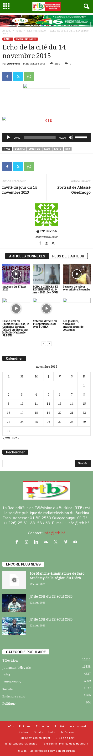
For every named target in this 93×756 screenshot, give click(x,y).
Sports (38, 732)
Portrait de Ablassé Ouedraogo (74, 190)
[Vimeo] (67, 542)
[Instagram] (47, 243)
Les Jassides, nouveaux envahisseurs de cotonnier (73, 325)
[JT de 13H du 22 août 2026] (14, 626)
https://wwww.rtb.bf (46, 236)
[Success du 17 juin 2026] (16, 274)
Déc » (15, 438)
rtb (67, 148)
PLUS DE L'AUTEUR (68, 256)
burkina (20, 148)
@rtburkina (13, 63)
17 (22, 412)
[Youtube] (76, 542)
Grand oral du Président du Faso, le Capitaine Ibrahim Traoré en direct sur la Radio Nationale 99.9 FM (15, 328)
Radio (19, 30)
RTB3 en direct (65, 738)
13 (60, 403)
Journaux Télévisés (16, 667)
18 (36, 412)
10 (22, 403)
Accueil (6, 30)
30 (8, 431)
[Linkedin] (37, 542)
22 (84, 412)
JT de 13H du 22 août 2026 (51, 619)
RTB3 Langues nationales (21, 743)
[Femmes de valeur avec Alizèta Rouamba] (77, 274)
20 (60, 412)
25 (36, 422)
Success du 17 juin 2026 (14, 288)
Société (7, 689)
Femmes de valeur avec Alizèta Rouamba (76, 288)
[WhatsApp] (29, 76)
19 (48, 412)
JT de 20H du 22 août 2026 (51, 596)
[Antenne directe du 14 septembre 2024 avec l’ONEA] (47, 308)
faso (47, 148)
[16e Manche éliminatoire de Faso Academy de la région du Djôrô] (14, 580)
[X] (18, 76)
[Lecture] (8, 137)
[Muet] (71, 137)
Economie (42, 726)
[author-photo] (46, 214)
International (77, 726)
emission (34, 148)
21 (71, 412)
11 (36, 403)
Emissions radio (36, 30)
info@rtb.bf (54, 532)
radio (57, 148)
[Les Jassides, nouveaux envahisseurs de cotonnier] (77, 308)
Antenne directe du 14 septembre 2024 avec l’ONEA (45, 324)
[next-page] (49, 343)
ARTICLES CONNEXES (27, 256)
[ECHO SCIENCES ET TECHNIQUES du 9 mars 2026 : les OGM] (47, 274)
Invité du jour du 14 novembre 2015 (19, 190)
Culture (24, 732)
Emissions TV (11, 682)
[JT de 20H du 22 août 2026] (14, 603)
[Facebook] (7, 76)
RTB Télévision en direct (34, 738)
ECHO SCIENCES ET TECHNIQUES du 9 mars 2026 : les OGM (45, 289)
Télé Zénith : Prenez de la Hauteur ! (65, 743)
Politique (9, 703)
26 (48, 422)
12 (48, 403)
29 (84, 422)
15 (84, 403)
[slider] (81, 137)
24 (22, 422)
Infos (6, 675)
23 (8, 422)
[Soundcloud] (47, 542)
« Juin (6, 438)
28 (71, 422)
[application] (46, 137)
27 (60, 422)
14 (71, 403)
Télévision (10, 660)
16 (8, 412)
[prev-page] (43, 343)
